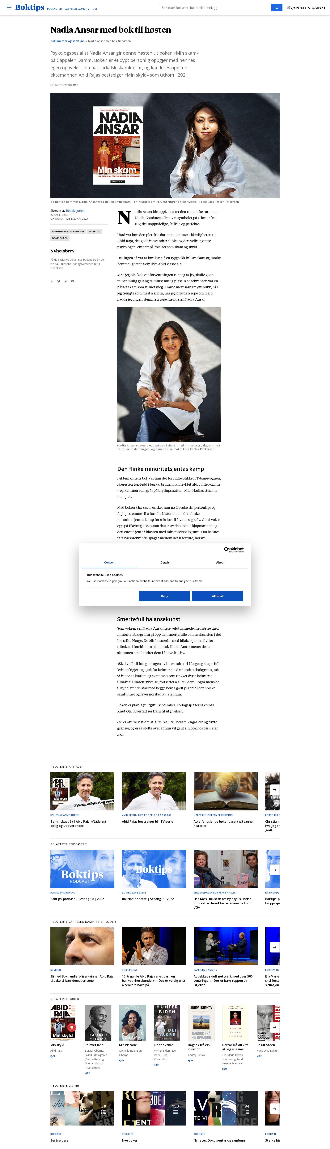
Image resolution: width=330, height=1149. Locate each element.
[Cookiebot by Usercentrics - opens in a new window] (227, 550)
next (275, 789)
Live (94, 9)
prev (55, 789)
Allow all (217, 596)
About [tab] (220, 562)
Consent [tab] (110, 562)
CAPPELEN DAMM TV (77, 9)
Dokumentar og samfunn (67, 41)
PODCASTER (54, 9)
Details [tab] (165, 562)
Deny (164, 596)
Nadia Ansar (60, 237)
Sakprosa (94, 231)
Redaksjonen (75, 211)
